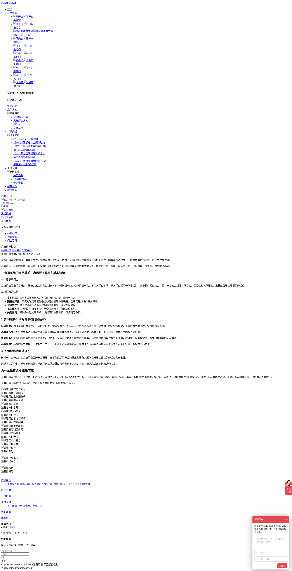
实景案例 (18, 128)
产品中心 (12, 13)
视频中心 (12, 237)
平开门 (71, 484)
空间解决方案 (20, 117)
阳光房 (42, 484)
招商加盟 (12, 186)
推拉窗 (18, 484)
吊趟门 (57, 484)
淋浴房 (86, 484)
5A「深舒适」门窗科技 (25, 139)
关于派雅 (18, 175)
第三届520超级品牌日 (24, 164)
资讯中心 (18, 182)
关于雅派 (12, 506)
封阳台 (17, 124)
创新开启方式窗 (30, 484)
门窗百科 (12, 240)
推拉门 (50, 484)
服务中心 (12, 190)
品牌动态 (12, 233)
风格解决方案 (20, 120)
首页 (9, 9)
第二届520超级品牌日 (24, 157)
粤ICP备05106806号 (21, 561)
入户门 (79, 484)
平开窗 (11, 484)
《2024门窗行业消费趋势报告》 (30, 161)
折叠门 (64, 484)
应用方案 (12, 109)
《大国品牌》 (20, 179)
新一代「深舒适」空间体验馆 (29, 142)
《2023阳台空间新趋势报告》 (29, 153)
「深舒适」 (13, 131)
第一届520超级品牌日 (24, 150)
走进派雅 (12, 168)
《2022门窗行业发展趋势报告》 (30, 146)
